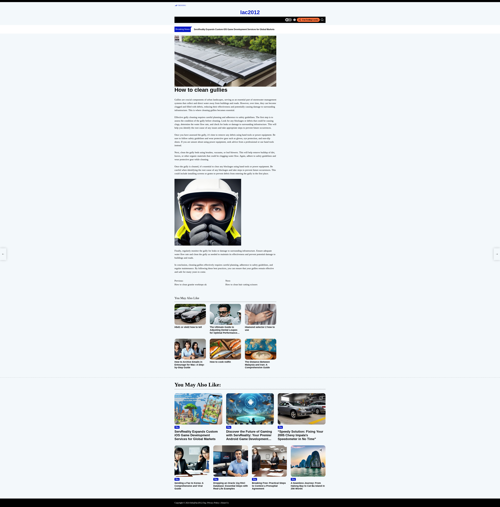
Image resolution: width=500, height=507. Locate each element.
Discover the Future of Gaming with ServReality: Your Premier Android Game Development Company (249, 437)
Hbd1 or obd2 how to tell (188, 327)
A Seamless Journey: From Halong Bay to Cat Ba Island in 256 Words (308, 486)
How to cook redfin (220, 362)
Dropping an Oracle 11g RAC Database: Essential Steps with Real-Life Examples (230, 486)
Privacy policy (213, 503)
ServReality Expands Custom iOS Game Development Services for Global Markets (234, 29)
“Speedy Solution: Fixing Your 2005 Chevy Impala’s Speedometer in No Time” (300, 435)
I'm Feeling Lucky (310, 20)
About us (225, 503)
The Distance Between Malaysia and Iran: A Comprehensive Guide (257, 365)
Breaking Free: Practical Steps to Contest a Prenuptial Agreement (269, 486)
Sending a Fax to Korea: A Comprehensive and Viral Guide (188, 486)
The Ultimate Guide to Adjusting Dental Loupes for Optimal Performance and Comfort (223, 331)
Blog (177, 427)
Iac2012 (250, 12)
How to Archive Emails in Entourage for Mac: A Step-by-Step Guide (189, 365)
